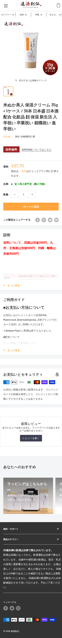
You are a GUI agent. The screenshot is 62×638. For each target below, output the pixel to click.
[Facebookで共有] (37, 219)
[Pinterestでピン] (43, 219)
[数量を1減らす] (14, 194)
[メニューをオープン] (6, 5)
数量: (6, 194)
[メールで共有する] (56, 219)
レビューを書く (30, 438)
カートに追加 (31, 206)
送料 (23, 171)
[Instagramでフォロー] (18, 608)
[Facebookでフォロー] (5, 608)
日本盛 (6, 136)
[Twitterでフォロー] (12, 608)
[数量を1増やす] (32, 194)
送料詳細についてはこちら (36, 149)
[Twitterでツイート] (50, 219)
